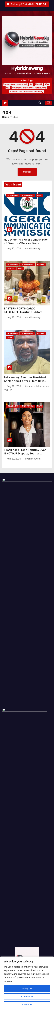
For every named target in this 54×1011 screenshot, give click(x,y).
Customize (27, 996)
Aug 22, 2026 (14, 248)
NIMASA (38, 84)
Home (5, 116)
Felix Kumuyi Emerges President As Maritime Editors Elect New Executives (25, 381)
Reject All (27, 1004)
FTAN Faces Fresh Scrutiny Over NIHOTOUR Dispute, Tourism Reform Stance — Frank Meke (25, 453)
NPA (7, 87)
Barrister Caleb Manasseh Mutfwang (26, 91)
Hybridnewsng (27, 68)
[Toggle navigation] (34, 103)
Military (11, 269)
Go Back (27, 172)
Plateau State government (15, 84)
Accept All (27, 988)
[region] (27, 984)
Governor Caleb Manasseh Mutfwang (29, 87)
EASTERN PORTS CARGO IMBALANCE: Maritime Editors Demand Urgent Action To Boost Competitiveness (25, 314)
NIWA (47, 84)
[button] (40, 103)
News (39, 196)
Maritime (40, 264)
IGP (31, 84)
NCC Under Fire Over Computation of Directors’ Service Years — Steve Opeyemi (26, 243)
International (27, 196)
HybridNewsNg (32, 248)
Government (13, 196)
